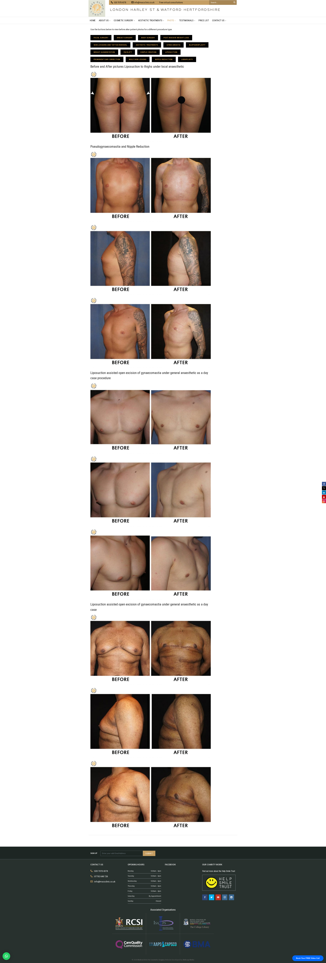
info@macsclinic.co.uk (144, 2)
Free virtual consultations (171, 2)
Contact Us (218, 20)
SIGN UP (93, 853)
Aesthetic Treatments (150, 20)
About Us (104, 20)
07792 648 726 (101, 876)
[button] (6, 956)
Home (93, 20)
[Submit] (234, 2)
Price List (204, 20)
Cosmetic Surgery (123, 20)
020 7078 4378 (120, 2)
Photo (170, 20)
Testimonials (186, 20)
